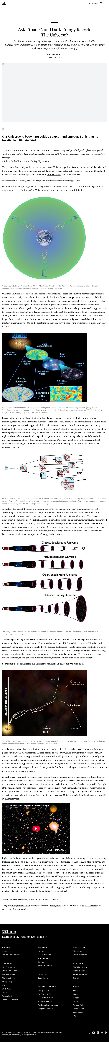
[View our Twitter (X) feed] (89, 1032)
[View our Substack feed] (102, 1032)
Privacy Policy (79, 1005)
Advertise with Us (80, 974)
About (75, 994)
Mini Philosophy (8, 967)
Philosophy (42, 951)
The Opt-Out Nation (46, 990)
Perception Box (8, 996)
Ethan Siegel (55, 54)
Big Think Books (8, 974)
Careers (76, 998)
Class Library (43, 978)
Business (41, 962)
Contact (76, 1001)
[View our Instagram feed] (98, 1032)
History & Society (45, 966)
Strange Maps (7, 982)
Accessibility (78, 1012)
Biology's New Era (45, 1001)
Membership (78, 951)
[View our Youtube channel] (93, 1032)
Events (76, 978)
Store (75, 990)
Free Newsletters (80, 955)
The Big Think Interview (11, 955)
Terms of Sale (78, 1009)
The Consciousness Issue (48, 1005)
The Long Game (8, 978)
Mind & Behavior (44, 955)
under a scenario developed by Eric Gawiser (64, 784)
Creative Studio (79, 971)
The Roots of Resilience (47, 998)
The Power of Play (45, 994)
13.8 (3, 985)
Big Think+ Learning (81, 967)
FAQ (74, 1016)
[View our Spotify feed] (106, 1032)
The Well (5, 992)
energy (53, 171)
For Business (93, 3)
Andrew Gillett (54, 174)
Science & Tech (44, 958)
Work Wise (6, 989)
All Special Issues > (45, 1009)
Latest (4, 951)
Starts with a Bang (9, 971)
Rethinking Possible (10, 1000)
